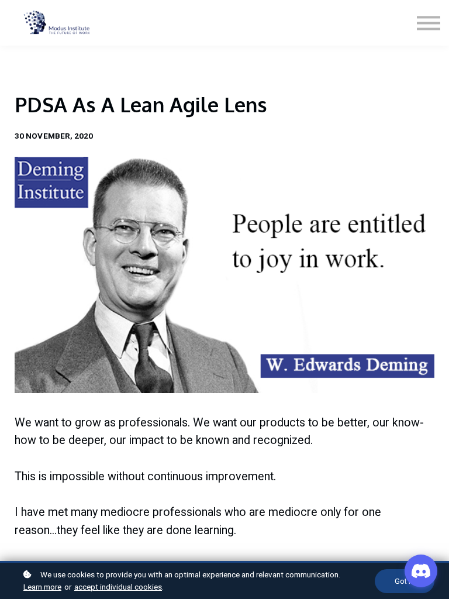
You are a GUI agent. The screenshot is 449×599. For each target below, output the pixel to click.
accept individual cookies (118, 586)
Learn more (42, 586)
